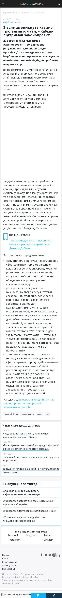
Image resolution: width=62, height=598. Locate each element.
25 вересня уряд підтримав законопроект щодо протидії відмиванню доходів (28, 403)
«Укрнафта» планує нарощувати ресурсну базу (29, 510)
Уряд (48, 414)
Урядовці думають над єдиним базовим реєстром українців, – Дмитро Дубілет (30, 244)
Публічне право (12, 22)
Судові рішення (9, 562)
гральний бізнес (11, 414)
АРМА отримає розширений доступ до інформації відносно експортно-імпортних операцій (30, 447)
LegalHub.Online (12, 574)
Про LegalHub (8, 568)
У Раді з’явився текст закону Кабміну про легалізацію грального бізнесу (25, 435)
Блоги (5, 558)
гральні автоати (27, 414)
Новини (6, 555)
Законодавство (9, 565)
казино (40, 414)
